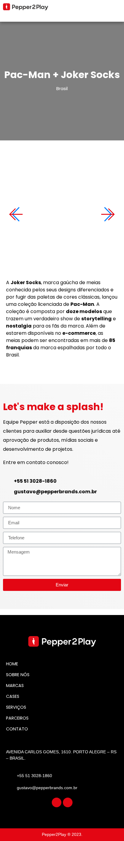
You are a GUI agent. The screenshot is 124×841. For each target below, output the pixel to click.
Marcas (15, 686)
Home (12, 664)
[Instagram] (56, 802)
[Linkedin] (68, 802)
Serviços (16, 707)
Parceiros (17, 718)
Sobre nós (17, 675)
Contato (17, 729)
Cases (12, 696)
